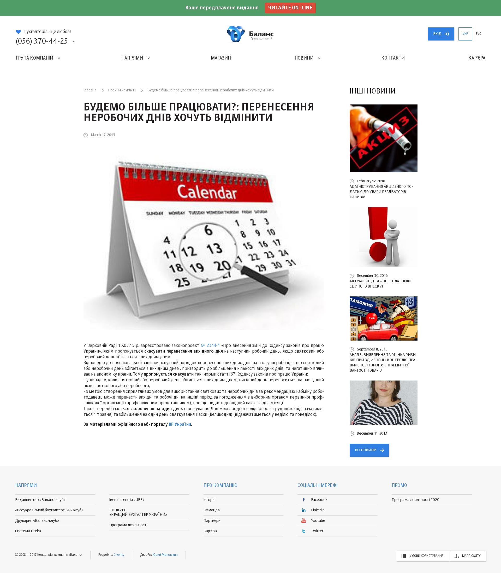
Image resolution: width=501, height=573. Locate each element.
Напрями (132, 58)
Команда (212, 510)
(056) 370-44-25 (42, 41)
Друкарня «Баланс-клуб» (37, 521)
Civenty (119, 555)
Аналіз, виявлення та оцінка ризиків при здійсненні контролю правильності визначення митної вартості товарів (383, 362)
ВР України (180, 425)
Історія (210, 500)
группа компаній (250, 34)
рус (478, 34)
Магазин (221, 58)
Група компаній (34, 58)
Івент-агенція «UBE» (126, 500)
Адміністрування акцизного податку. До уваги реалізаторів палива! (381, 192)
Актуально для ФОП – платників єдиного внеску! (381, 283)
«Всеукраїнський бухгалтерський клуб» (49, 510)
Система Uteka (28, 531)
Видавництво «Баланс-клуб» (40, 500)
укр (465, 34)
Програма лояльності (128, 525)
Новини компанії (122, 90)
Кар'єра (476, 58)
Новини (304, 58)
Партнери (212, 521)
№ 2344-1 (210, 346)
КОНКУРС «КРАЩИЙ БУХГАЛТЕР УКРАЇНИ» (138, 512)
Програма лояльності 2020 (415, 500)
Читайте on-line (290, 7)
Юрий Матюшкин (165, 555)
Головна (90, 90)
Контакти (393, 58)
